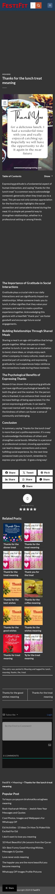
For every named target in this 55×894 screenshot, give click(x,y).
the (19, 672)
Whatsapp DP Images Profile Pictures (22, 871)
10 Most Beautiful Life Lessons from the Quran (26, 842)
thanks (14, 672)
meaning (6, 672)
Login (49, 714)
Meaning (6, 74)
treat (23, 672)
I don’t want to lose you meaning (19, 836)
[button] (50, 5)
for (43, 669)
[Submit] (38, 5)
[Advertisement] (27, 44)
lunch (48, 669)
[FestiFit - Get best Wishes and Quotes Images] (15, 5)
